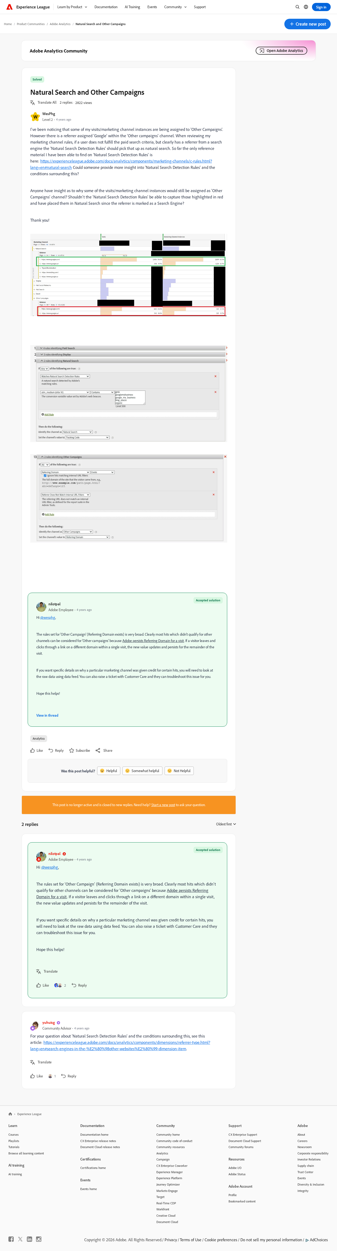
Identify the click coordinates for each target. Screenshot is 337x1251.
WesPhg (48, 113)
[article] (127, 920)
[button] (307, 24)
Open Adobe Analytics (285, 50)
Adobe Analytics (60, 24)
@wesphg (47, 617)
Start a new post (163, 804)
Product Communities (31, 24)
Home (8, 24)
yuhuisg (48, 1022)
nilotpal (54, 604)
